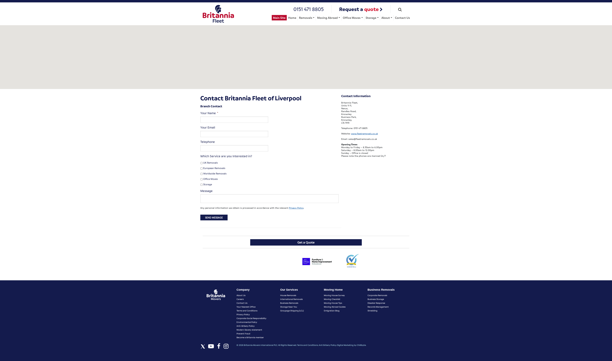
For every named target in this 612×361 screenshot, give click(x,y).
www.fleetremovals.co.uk (364, 133)
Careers (240, 299)
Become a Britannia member (250, 337)
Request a (359, 9)
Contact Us (402, 17)
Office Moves (352, 17)
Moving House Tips (333, 303)
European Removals (214, 168)
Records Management (378, 306)
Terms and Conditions (247, 310)
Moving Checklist (332, 299)
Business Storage (376, 299)
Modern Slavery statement (249, 329)
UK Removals (210, 162)
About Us (241, 295)
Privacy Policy (296, 207)
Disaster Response (376, 303)
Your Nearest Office (246, 306)
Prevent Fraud (243, 333)
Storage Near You (288, 306)
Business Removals (289, 303)
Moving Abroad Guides (335, 306)
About (385, 17)
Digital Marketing (345, 345)
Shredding (372, 310)
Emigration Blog (331, 310)
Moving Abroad (327, 17)
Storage (371, 17)
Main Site (279, 17)
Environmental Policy (247, 322)
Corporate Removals (377, 295)
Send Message (214, 217)
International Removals (291, 299)
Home (292, 17)
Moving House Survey (334, 295)
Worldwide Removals (214, 173)
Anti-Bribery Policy (246, 325)
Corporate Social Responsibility (251, 318)
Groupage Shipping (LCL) (292, 310)
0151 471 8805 (308, 9)
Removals (305, 17)
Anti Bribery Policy (327, 345)
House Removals (288, 295)
